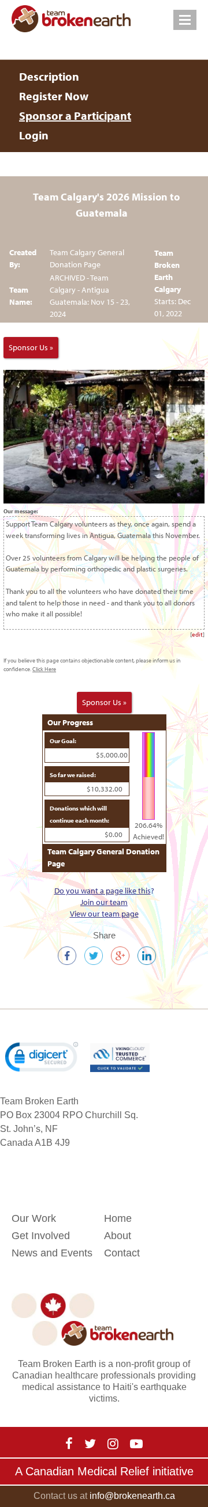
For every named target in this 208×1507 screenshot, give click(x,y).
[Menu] (184, 20)
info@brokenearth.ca (132, 1496)
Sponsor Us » (31, 347)
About (117, 1235)
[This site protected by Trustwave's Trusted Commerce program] (120, 1058)
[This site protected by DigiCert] (41, 1057)
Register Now (53, 96)
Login (34, 135)
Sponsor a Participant (75, 115)
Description (49, 76)
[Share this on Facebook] (67, 956)
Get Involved (41, 1235)
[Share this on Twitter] (93, 956)
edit (197, 634)
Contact (122, 1253)
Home (118, 1218)
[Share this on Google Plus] (120, 956)
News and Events (52, 1253)
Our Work (34, 1218)
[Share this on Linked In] (146, 956)
